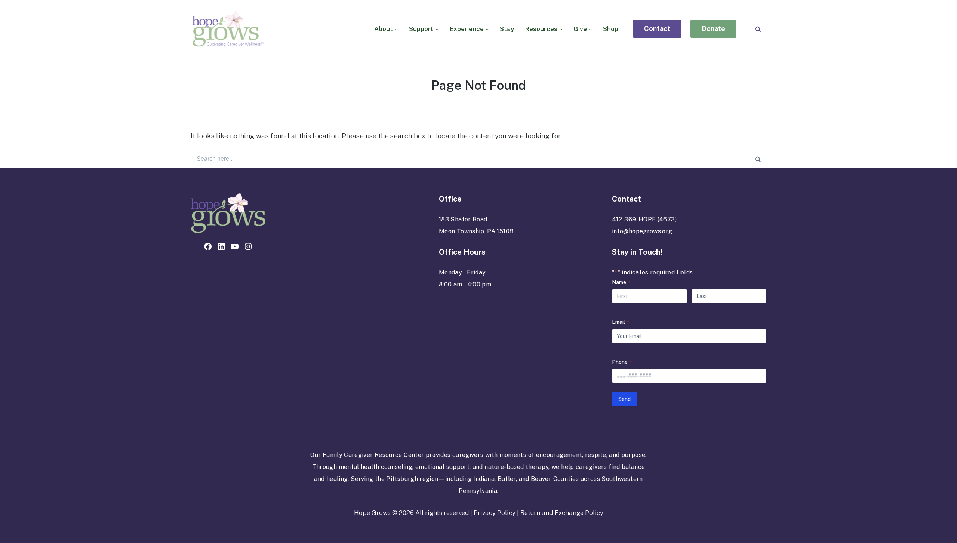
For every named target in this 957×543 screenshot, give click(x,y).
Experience (467, 29)
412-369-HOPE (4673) (644, 219)
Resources (541, 29)
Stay (507, 29)
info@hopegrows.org (642, 231)
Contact (657, 28)
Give (580, 29)
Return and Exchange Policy (561, 512)
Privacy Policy (495, 512)
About (383, 29)
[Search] (758, 29)
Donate (713, 28)
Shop (610, 29)
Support (421, 29)
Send (624, 399)
